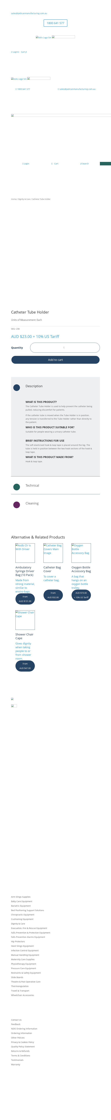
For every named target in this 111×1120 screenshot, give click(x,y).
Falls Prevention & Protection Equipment (30, 932)
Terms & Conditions (20, 1055)
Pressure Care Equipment (23, 968)
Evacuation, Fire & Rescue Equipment (29, 928)
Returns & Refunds (20, 1051)
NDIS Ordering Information (24, 1028)
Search (85, 163)
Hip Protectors (18, 941)
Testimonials (17, 1060)
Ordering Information (21, 1033)
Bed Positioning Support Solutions (27, 910)
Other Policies (18, 1037)
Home (13, 199)
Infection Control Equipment (25, 950)
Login (15, 51)
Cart (23, 51)
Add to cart (55, 360)
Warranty (15, 1064)
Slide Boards (17, 977)
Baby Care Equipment (21, 901)
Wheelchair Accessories (22, 995)
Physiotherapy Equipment (23, 963)
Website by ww (55, 1106)
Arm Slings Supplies (20, 896)
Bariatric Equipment (21, 905)
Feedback (15, 1024)
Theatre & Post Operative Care (25, 981)
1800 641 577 (55, 23)
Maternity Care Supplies (23, 959)
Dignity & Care (24, 199)
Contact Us (16, 1019)
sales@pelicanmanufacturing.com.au (29, 13)
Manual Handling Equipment (25, 955)
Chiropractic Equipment (22, 914)
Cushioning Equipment (22, 919)
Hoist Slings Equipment (22, 946)
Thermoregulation (20, 986)
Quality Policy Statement (23, 1046)
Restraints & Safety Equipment (26, 972)
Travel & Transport (20, 990)
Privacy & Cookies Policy (22, 1042)
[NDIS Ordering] (43, 37)
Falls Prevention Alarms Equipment (28, 937)
